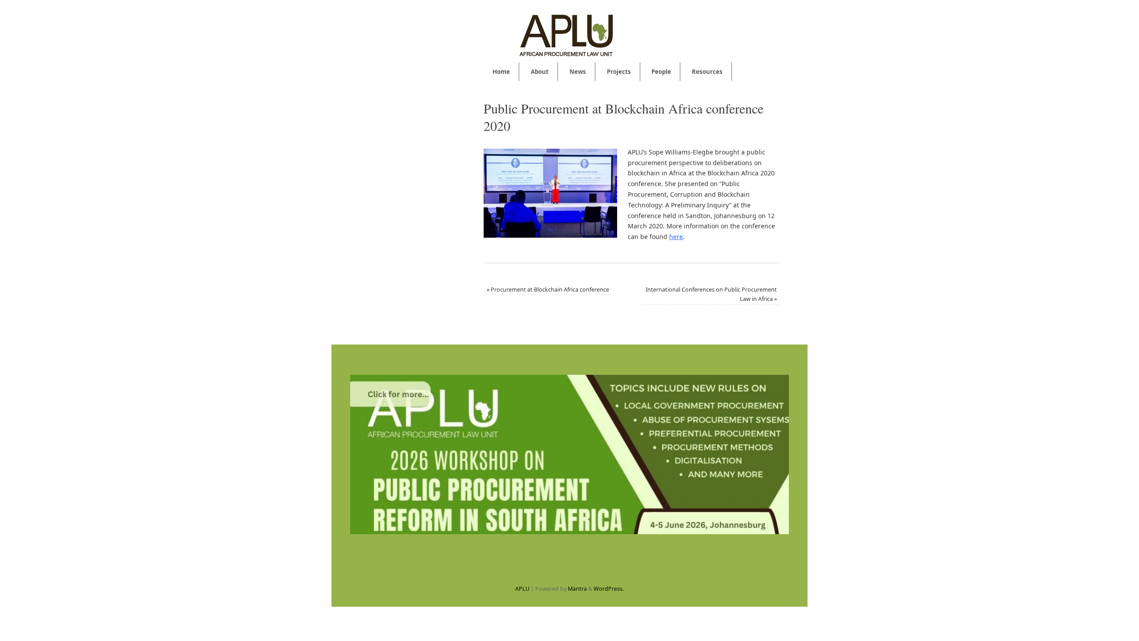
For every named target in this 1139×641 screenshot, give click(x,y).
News (578, 72)
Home (501, 72)
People (661, 72)
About (540, 72)
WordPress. (609, 588)
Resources (707, 72)
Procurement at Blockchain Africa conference (548, 289)
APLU (522, 588)
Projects (619, 72)
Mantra (577, 588)
